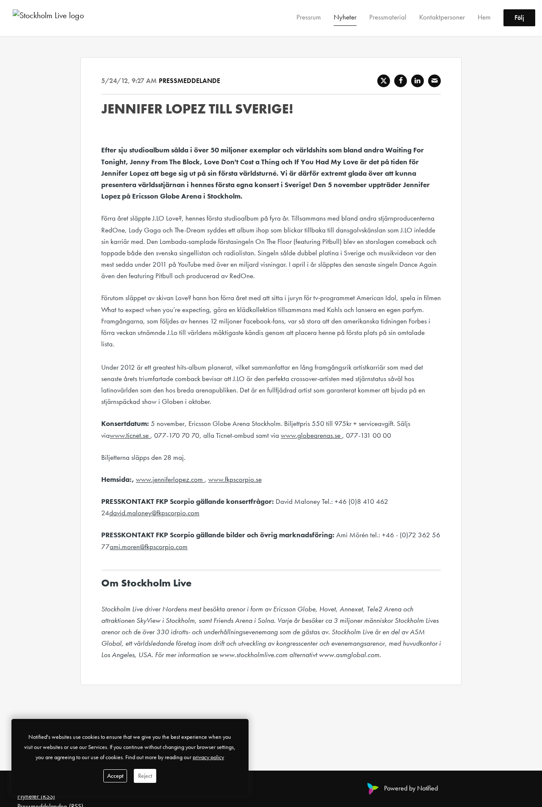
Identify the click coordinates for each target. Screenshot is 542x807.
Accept (115, 775)
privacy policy (208, 757)
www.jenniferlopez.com (170, 479)
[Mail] (434, 81)
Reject (145, 775)
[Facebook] (400, 81)
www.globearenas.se (311, 435)
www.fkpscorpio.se (235, 479)
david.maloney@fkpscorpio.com (154, 512)
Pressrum (308, 17)
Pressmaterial (387, 17)
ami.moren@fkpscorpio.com (149, 546)
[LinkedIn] (417, 81)
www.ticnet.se (130, 435)
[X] (383, 81)
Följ (519, 18)
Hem (484, 17)
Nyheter (345, 17)
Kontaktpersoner (442, 17)
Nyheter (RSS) (36, 796)
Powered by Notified (411, 788)
